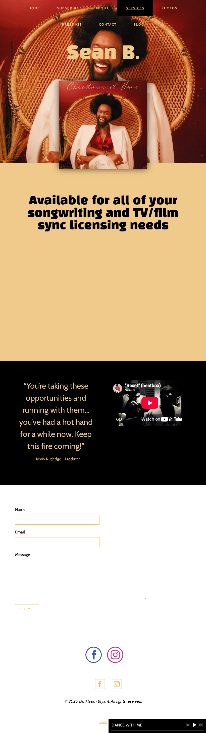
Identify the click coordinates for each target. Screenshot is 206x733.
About (102, 8)
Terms (103, 722)
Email (20, 532)
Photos (170, 8)
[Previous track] (187, 725)
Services (135, 8)
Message (22, 554)
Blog (139, 24)
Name (20, 509)
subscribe (68, 8)
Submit (27, 609)
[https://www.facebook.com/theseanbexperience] (93, 656)
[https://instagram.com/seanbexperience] (115, 656)
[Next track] (200, 725)
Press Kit (72, 24)
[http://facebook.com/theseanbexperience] (100, 684)
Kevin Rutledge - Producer (58, 459)
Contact (108, 24)
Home (34, 8)
